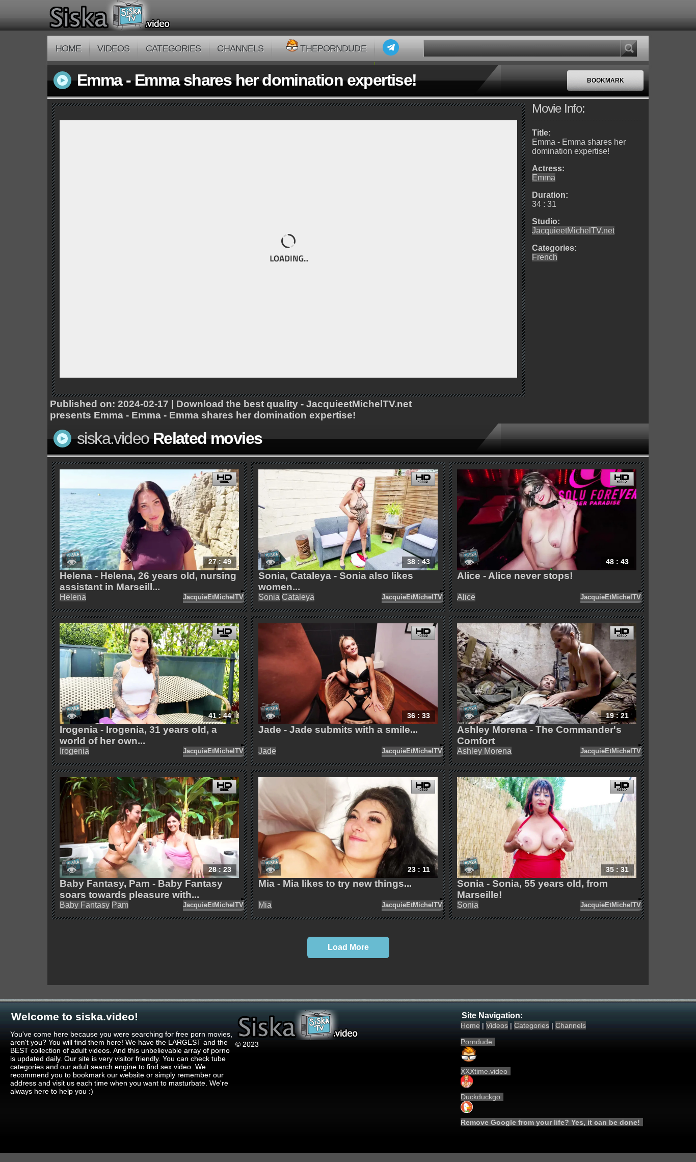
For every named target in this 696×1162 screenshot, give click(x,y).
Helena (73, 597)
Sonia (269, 597)
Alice (466, 597)
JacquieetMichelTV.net (573, 230)
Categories (173, 48)
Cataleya (298, 597)
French (544, 257)
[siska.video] (147, 15)
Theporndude (333, 48)
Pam (120, 905)
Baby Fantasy (85, 905)
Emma (543, 177)
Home (68, 48)
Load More (348, 947)
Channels (240, 48)
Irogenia (74, 751)
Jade (267, 751)
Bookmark (605, 80)
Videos (113, 48)
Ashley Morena (484, 751)
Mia (265, 905)
